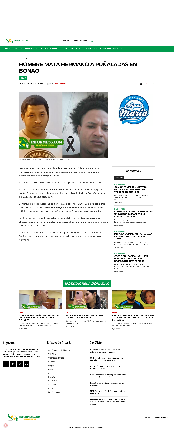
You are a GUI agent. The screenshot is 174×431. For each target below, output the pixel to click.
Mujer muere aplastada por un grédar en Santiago (85, 316)
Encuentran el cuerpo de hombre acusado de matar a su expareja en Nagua (133, 318)
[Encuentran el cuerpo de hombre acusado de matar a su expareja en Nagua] (133, 299)
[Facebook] (134, 84)
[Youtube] (26, 364)
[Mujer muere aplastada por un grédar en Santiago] (87, 299)
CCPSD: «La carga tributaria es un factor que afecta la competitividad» (133, 214)
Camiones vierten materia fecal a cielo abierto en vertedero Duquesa (130, 189)
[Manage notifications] (6, 425)
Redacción (60, 84)
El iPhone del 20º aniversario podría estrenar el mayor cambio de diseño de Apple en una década (108, 401)
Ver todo (119, 178)
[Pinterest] (146, 84)
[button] (92, 40)
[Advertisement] (76, 18)
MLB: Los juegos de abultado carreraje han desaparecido (108, 392)
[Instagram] (13, 364)
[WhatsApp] (152, 84)
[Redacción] (48, 84)
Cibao (28, 59)
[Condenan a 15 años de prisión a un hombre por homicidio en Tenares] (40, 299)
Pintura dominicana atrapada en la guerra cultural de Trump (133, 236)
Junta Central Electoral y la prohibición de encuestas (107, 384)
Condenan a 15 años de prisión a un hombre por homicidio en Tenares (39, 318)
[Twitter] (140, 84)
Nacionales (119, 184)
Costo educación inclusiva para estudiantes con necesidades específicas (131, 258)
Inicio (21, 59)
